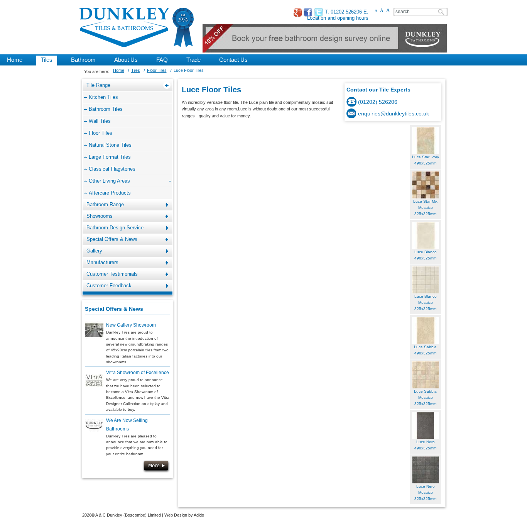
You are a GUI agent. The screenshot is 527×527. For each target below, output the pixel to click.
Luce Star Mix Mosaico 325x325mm (425, 207)
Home (118, 70)
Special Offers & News (114, 309)
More (156, 466)
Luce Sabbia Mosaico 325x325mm (425, 397)
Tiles (135, 70)
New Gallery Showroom (131, 325)
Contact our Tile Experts (378, 89)
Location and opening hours (337, 18)
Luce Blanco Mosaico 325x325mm (425, 302)
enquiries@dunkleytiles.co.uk (393, 113)
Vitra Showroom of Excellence (137, 372)
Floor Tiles (157, 70)
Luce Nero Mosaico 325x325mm (425, 492)
